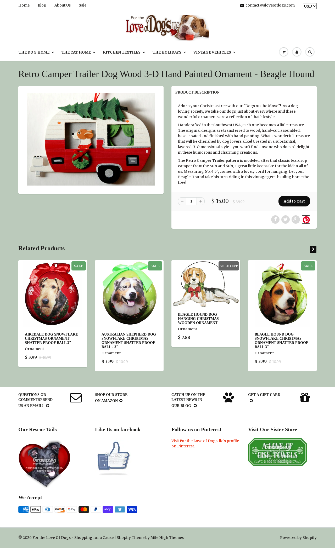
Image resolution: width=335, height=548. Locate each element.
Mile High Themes (167, 537)
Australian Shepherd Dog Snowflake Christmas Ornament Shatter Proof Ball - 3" (129, 340)
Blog (42, 5)
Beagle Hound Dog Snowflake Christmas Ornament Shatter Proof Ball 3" (281, 340)
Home (24, 5)
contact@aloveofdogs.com (270, 5)
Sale (82, 5)
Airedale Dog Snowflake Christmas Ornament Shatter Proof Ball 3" (51, 338)
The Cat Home (76, 52)
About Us (62, 5)
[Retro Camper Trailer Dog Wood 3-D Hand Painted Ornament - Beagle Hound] (91, 139)
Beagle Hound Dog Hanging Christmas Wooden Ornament (198, 319)
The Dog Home (34, 52)
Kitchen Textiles (122, 52)
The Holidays (167, 52)
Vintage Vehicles (212, 52)
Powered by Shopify (298, 537)
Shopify (124, 537)
